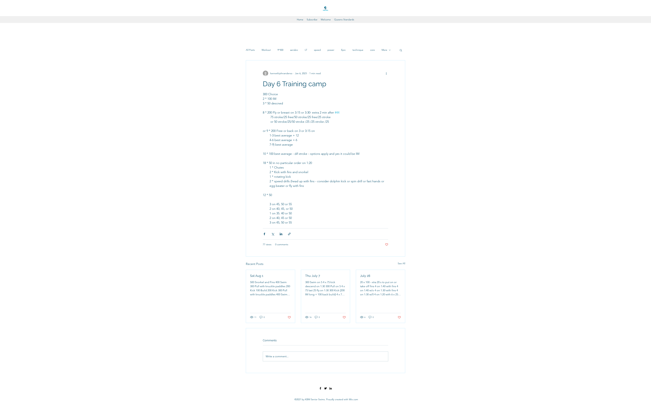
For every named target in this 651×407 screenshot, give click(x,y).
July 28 (365, 276)
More (384, 49)
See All (401, 263)
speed (317, 49)
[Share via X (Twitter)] (272, 234)
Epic (343, 49)
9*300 (280, 49)
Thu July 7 (312, 276)
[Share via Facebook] (264, 234)
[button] (400, 50)
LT (306, 49)
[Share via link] (289, 234)
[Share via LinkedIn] (281, 234)
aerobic (294, 49)
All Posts (250, 49)
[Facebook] (320, 388)
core (372, 49)
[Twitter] (325, 388)
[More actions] (386, 73)
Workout (266, 49)
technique (357, 49)
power (331, 49)
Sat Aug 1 (256, 276)
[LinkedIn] (330, 388)
